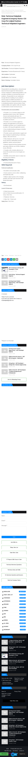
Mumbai (13, 620)
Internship (13, 629)
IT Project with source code (16, 748)
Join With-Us (14, 542)
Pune (13, 607)
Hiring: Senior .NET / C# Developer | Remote (17, 647)
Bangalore (13, 591)
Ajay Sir (4, 26)
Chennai (13, 610)
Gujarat (13, 626)
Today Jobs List (8, 10)
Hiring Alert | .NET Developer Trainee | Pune (16, 740)
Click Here (9, 194)
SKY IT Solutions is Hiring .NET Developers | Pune (16, 268)
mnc (13, 617)
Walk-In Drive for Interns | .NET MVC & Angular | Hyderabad (17, 357)
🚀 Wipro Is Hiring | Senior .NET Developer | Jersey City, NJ (17, 641)
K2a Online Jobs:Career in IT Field (14, 2)
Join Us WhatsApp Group (14, 379)
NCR (13, 613)
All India (13, 623)
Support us (22, 753)
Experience (13, 601)
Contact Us (21, 750)
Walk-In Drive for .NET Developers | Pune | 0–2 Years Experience (17, 661)
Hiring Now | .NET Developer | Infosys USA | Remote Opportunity (17, 364)
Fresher (6, 255)
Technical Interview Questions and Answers (7, 683)
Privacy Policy (17, 691)
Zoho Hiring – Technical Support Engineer (17, 275)
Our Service (15, 750)
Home (3, 10)
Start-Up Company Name (14, 580)
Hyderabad (11, 255)
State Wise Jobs (14, 552)
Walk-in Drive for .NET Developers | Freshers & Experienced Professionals (17, 371)
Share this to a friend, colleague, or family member (19, 680)
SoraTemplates (10, 753)
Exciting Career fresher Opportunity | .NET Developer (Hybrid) (16, 282)
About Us (4, 691)
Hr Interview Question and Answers (14, 575)
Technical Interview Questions (14, 564)
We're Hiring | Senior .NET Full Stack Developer (16, 667)
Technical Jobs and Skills (14, 569)
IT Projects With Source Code (14, 559)
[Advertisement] (14, 33)
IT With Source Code (6, 680)
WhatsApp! (4, 753)
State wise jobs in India (7, 678)
